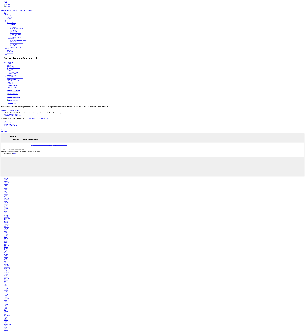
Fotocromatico (13, 27)
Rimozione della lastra (15, 47)
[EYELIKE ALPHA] (12, 94)
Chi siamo (6, 14)
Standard (12, 24)
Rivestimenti (10, 51)
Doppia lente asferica (15, 34)
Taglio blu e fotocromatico (16, 28)
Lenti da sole (13, 31)
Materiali (9, 50)
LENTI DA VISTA (9, 76)
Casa (5, 13)
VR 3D (6, 20)
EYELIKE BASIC (13, 103)
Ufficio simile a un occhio (16, 43)
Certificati (9, 17)
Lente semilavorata (15, 36)
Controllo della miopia (15, 33)
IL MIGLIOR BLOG (9, 124)
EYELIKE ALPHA (13, 97)
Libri (5, 21)
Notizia (9, 18)
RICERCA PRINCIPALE (10, 125)
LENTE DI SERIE (9, 62)
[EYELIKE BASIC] (12, 100)
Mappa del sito (7, 122)
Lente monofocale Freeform (17, 37)
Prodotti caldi (7, 121)
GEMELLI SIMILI (13, 91)
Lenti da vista (10, 38)
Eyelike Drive (13, 46)
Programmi (10, 53)
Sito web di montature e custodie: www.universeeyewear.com (16, 10)
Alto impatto (13, 30)
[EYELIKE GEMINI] (12, 88)
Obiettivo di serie (11, 23)
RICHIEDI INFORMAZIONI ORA (10, 110)
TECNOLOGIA (8, 48)
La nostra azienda (11, 15)
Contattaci (6, 54)
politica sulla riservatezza (31, 118)
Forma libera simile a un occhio (18, 40)
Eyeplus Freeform (14, 41)
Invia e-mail (4, 131)
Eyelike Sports (13, 44)
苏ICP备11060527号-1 (44, 118)
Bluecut (12, 25)
